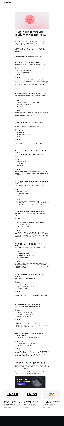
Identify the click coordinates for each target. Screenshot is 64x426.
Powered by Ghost (57, 418)
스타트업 (24, 2)
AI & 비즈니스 (19, 2)
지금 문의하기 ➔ (21, 384)
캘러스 (28, 2)
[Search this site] (59, 2)
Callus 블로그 (5, 418)
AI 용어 (14, 2)
